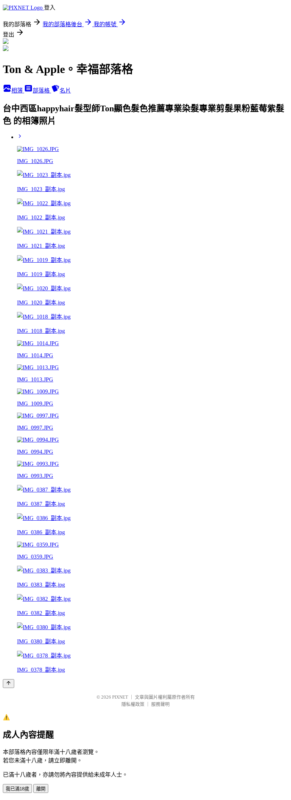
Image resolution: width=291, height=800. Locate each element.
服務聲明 (160, 704)
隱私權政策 (132, 704)
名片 (65, 91)
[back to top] (8, 683)
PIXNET (120, 697)
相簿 (17, 91)
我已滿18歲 (17, 788)
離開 (40, 788)
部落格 (42, 91)
